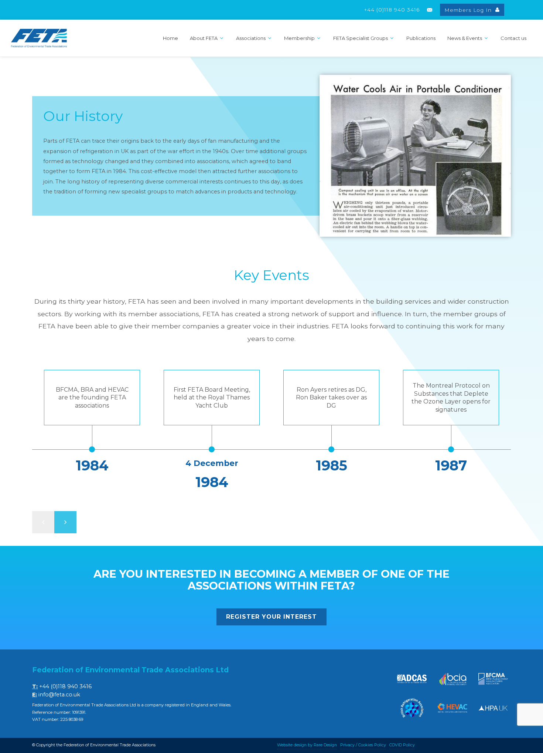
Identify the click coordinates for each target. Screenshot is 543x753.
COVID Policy (402, 745)
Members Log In (469, 10)
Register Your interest (271, 616)
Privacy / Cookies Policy (363, 745)
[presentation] (43, 522)
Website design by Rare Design (307, 745)
